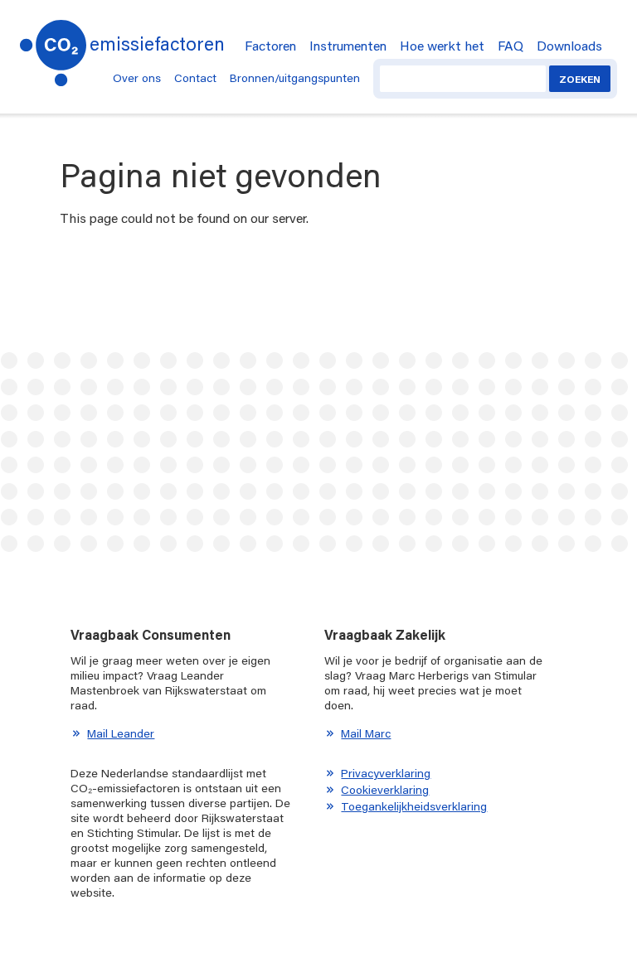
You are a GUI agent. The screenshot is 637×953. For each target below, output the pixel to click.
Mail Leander (120, 733)
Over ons (137, 77)
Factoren (270, 45)
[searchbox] (463, 78)
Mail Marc (366, 733)
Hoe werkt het (442, 45)
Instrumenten (348, 45)
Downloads (569, 45)
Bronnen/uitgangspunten (295, 77)
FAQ (510, 45)
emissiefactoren (157, 43)
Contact (195, 77)
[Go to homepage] (53, 48)
